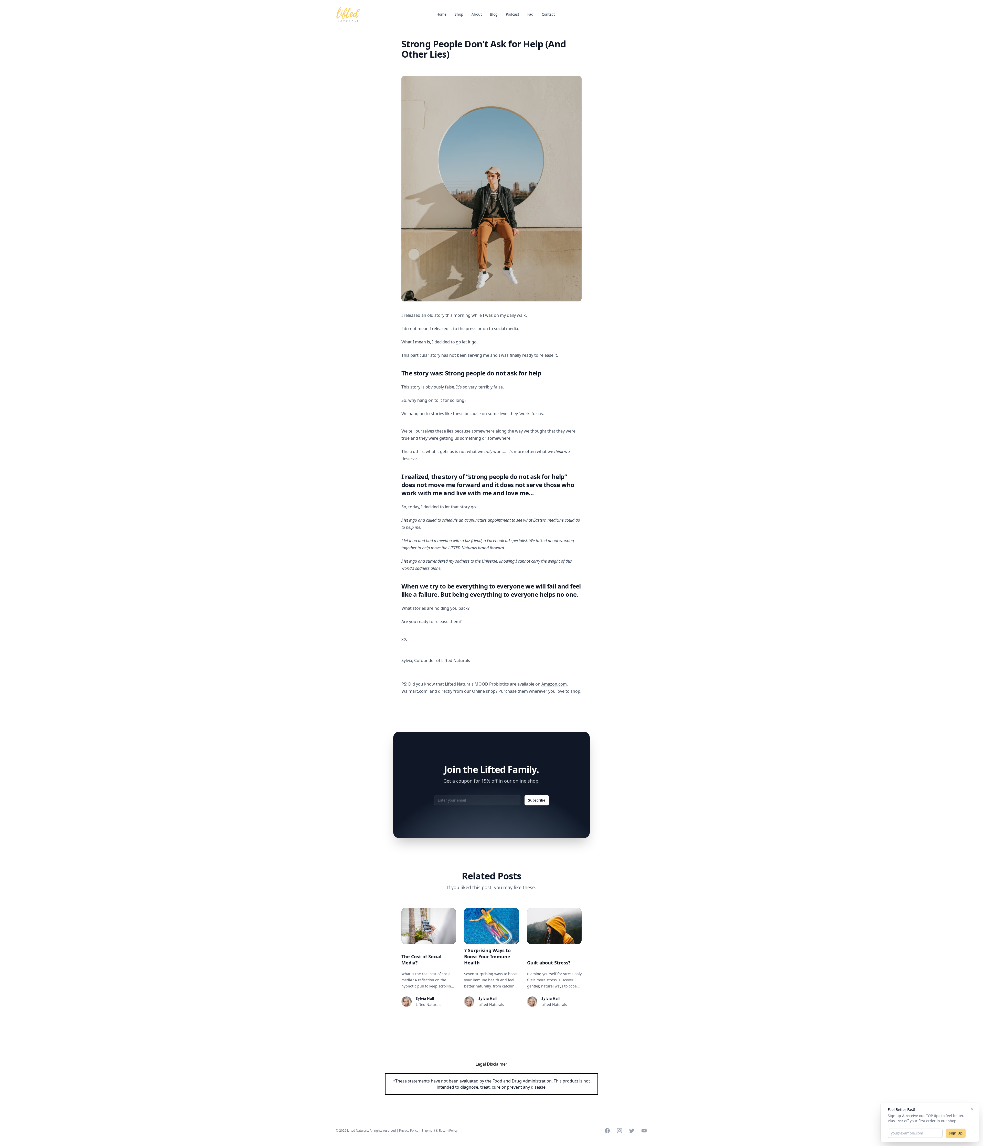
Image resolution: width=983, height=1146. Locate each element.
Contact (548, 14)
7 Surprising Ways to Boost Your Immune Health (487, 956)
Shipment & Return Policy (439, 1130)
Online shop (484, 691)
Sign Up (956, 1133)
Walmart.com (414, 691)
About (477, 14)
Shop (459, 14)
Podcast (512, 14)
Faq (530, 14)
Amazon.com (554, 684)
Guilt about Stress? (549, 963)
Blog (494, 14)
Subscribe (536, 800)
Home (441, 14)
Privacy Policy (408, 1130)
